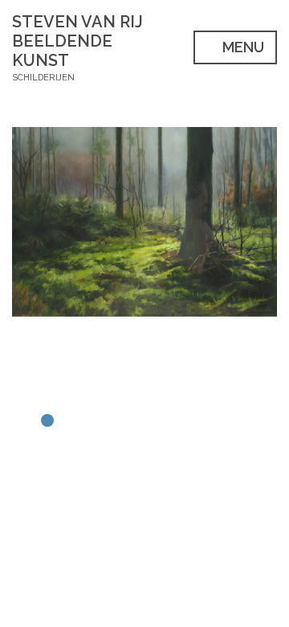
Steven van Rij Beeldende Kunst (77, 41)
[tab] (12, 420)
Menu (241, 47)
